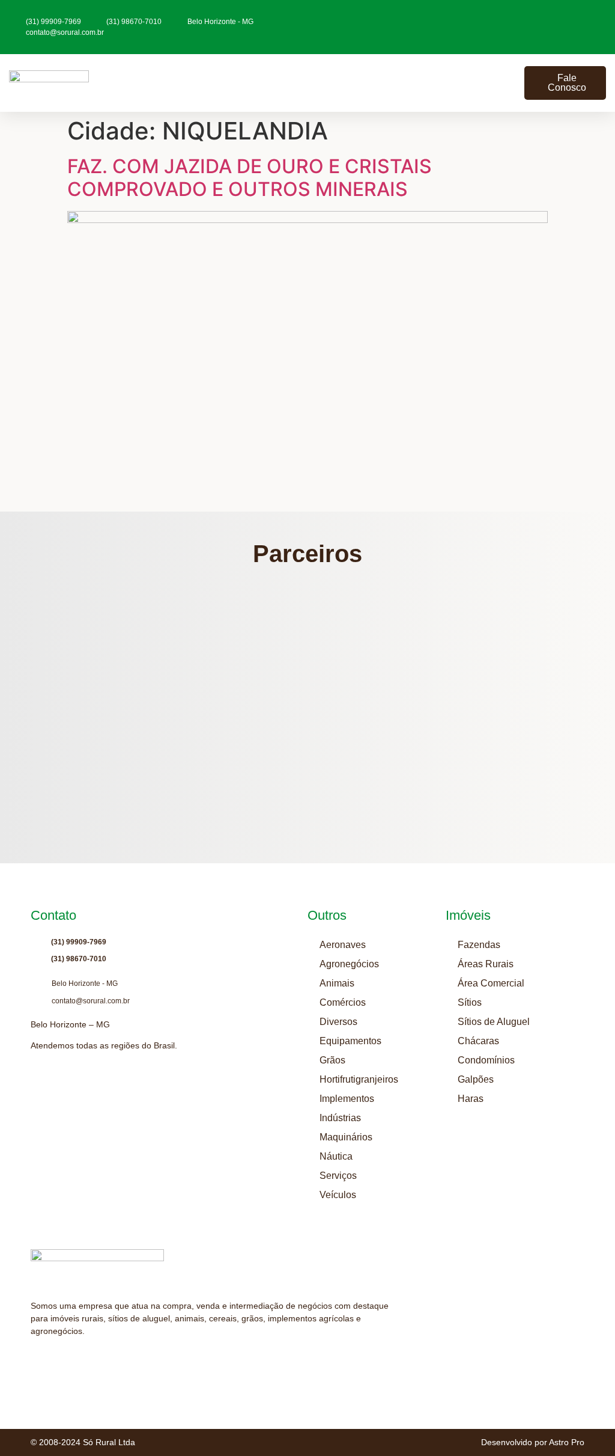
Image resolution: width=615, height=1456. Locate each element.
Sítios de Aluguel (494, 1022)
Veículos (338, 1195)
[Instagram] (36, 1361)
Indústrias (340, 1118)
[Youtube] (58, 1361)
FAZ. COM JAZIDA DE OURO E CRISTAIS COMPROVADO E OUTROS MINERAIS (249, 177)
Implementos (347, 1099)
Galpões (476, 1079)
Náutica (336, 1156)
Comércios (343, 1002)
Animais (337, 983)
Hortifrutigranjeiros (359, 1079)
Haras (470, 1099)
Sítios (470, 1002)
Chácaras (478, 1041)
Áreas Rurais (486, 964)
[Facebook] (81, 1361)
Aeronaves (343, 945)
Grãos (332, 1060)
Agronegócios (349, 964)
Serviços (338, 1175)
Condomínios (486, 1060)
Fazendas (479, 945)
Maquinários (346, 1137)
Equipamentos (350, 1041)
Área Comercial (491, 983)
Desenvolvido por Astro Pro (532, 1442)
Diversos (338, 1022)
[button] (509, 83)
